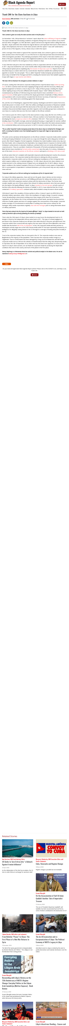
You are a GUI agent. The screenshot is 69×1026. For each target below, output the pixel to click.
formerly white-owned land (30, 149)
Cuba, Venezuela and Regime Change (49, 863)
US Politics (51, 8)
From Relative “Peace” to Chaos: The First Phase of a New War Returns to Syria (16, 939)
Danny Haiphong (6, 19)
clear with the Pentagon (38, 205)
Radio (47, 8)
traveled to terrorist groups (44, 185)
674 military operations (16, 189)
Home (4, 8)
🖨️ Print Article (30, 19)
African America (11, 8)
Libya (6, 264)
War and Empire (56, 8)
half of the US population (24, 225)
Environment (22, 8)
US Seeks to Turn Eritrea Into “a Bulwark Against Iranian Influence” (17, 863)
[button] (15, 28)
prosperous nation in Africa (23, 119)
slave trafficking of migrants (52, 38)
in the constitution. (7, 123)
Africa (6, 8)
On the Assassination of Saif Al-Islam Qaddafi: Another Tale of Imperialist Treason (50, 898)
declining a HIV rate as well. (56, 151)
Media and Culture (34, 8)
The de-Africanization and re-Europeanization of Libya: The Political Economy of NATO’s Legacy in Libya (50, 939)
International (27, 8)
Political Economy (42, 8)
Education (17, 8)
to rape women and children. (22, 77)
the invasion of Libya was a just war (41, 69)
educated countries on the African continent (25, 151)
